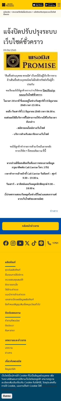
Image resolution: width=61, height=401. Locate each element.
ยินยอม (7, 396)
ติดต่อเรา (9, 325)
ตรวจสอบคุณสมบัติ (14, 280)
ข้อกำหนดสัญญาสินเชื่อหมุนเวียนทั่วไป (22, 304)
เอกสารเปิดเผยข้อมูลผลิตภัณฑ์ (19, 299)
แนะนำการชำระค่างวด (15, 294)
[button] (30, 226)
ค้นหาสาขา (10, 330)
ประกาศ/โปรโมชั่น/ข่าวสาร (22, 12)
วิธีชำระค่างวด (11, 289)
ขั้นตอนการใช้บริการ (14, 275)
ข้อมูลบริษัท (10, 369)
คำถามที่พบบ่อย (12, 320)
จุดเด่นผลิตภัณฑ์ (12, 270)
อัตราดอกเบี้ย (11, 284)
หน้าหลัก (6, 12)
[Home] (8, 4)
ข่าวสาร (54, 210)
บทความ (9, 348)
